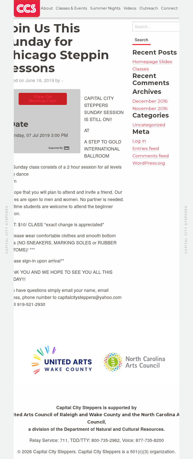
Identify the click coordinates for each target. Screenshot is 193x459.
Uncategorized (148, 124)
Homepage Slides (152, 61)
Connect (169, 8)
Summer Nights (105, 8)
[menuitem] (46, 8)
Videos (130, 8)
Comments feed (150, 155)
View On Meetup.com (43, 98)
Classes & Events (71, 8)
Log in (139, 140)
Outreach (148, 8)
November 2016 (150, 108)
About (47, 8)
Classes (140, 68)
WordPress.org (148, 163)
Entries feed (145, 148)
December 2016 (150, 101)
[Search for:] (160, 26)
